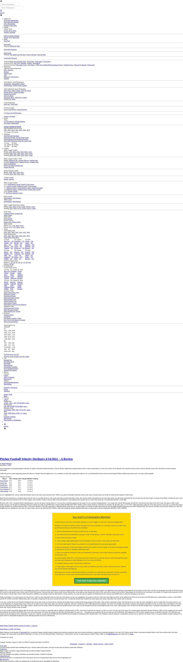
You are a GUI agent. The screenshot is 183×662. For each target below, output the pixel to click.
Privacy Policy (109, 644)
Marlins (6, 253)
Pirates (16, 257)
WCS (28, 207)
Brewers (16, 252)
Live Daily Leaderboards (11, 123)
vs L (10, 225)
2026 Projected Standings (11, 136)
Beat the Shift (41, 55)
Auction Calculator (9, 32)
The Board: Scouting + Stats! (12, 318)
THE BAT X (15, 77)
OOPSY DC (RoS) (9, 99)
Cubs (15, 255)
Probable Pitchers (20, 121)
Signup (6, 37)
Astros (27, 243)
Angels (27, 241)
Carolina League (22, 189)
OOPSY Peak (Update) (20, 85)
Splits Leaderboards (10, 164)
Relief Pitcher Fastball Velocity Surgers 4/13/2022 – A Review (19, 625)
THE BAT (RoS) (9, 97)
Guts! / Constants (9, 377)
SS (16, 262)
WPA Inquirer (8, 219)
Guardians (17, 241)
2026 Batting (8, 198)
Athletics (27, 245)
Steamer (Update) (18, 92)
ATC (5, 75)
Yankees (6, 248)
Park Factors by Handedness (12, 420)
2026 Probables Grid (10, 301)
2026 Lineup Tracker (10, 303)
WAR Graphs (8, 215)
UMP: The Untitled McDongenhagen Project (49, 65)
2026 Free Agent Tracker (11, 308)
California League (11, 189)
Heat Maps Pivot (9, 362)
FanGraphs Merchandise (11, 22)
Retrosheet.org (4, 659)
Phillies (6, 259)
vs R (13, 225)
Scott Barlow (4, 487)
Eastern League (11, 186)
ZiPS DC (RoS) (26, 91)
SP (10, 264)
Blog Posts (16, 37)
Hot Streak (7, 363)
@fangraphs (73, 644)
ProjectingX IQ (25, 632)
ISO (15, 403)
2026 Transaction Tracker (11, 298)
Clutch (25, 413)
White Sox (17, 248)
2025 (5, 130)
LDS (23, 207)
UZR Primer (7, 410)
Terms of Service (98, 644)
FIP (5, 406)
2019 (28, 130)
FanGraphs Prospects (10, 49)
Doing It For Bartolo (80, 65)
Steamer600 (7, 84)
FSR (17, 410)
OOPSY (6, 79)
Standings (7, 391)
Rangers (27, 248)
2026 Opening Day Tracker (12, 311)
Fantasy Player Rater (10, 31)
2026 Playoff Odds (9, 137)
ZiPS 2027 (7, 104)
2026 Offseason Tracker (11, 310)
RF (27, 262)
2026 (10, 152)
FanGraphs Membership (11, 20)
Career (30, 152)
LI (21, 413)
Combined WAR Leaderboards (13, 213)
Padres (27, 257)
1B (11, 262)
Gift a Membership (9, 24)
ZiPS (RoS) (7, 91)
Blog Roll (7, 41)
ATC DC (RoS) (8, 96)
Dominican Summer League (14, 193)
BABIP (12, 406)
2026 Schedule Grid (10, 299)
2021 (20, 130)
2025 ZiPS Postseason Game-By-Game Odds (17, 141)
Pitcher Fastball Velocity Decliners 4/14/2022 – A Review (36, 459)
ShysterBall (36, 63)
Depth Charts (8, 73)
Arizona (10, 191)
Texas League (32, 186)
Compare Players (23, 160)
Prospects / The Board (10, 387)
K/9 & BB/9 (19, 406)
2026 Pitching (16, 198)
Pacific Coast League (27, 184)
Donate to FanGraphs (10, 25)
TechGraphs (38, 61)
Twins (16, 246)
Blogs (5, 396)
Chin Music (31, 65)
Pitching (11, 179)
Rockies (27, 259)
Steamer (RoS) (8, 92)
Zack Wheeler (4, 489)
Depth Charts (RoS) (10, 94)
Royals (16, 243)
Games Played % (22, 109)
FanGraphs (7, 44)
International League (14, 184)
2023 (12, 130)
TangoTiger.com (5, 656)
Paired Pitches (8, 365)
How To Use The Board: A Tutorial (14, 320)
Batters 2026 (7, 222)
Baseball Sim (8, 360)
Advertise (89, 644)
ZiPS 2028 (14, 104)
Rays (5, 245)
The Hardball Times (20, 61)
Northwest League (37, 188)
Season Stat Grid (9, 167)
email (131, 634)
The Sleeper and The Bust (18, 55)
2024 (9, 130)
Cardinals (17, 253)
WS (14, 207)
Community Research (10, 58)
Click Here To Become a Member (91, 581)
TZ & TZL (22, 410)
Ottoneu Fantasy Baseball (11, 36)
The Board (7, 316)
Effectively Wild (15, 46)
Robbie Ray (4, 485)
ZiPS (5, 70)
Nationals (7, 257)
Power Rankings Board (11, 368)
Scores (6, 389)
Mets (5, 255)
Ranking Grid (13, 160)
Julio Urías (3, 483)
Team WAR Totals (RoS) (11, 237)
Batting (6, 179)
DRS (13, 410)
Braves (6, 252)
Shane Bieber (4, 491)
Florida (15, 191)
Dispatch (23, 63)
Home (17, 225)
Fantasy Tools (8, 394)
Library (6, 375)
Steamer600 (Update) (18, 84)
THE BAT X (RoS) (21, 97)
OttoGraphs (90, 65)
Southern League (22, 186)
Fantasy (29, 63)
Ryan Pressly (4, 481)
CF (24, 262)
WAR (5, 413)
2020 (24, 130)
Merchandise (8, 384)
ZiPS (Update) (16, 91)
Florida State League (34, 189)
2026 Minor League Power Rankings (15, 304)
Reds (15, 259)
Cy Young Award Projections (12, 113)
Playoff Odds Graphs (22, 137)
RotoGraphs (7, 53)
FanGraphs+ (47, 61)
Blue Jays (7, 241)
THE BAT (7, 77)
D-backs (27, 252)
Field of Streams (31, 55)
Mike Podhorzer (7, 463)
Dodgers (27, 253)
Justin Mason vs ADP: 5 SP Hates (10, 629)
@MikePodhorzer (112, 634)
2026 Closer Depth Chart (11, 292)
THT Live (17, 63)
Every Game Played (10, 109)
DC (13, 241)
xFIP (8, 406)
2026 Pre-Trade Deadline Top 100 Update (16, 356)
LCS (18, 207)
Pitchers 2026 (16, 222)
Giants (27, 255)
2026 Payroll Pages (9, 296)
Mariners (27, 246)
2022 (16, 130)
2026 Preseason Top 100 (11, 354)
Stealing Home (68, 65)
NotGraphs (30, 61)
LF (21, 262)
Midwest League (12, 188)
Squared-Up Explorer (10, 370)
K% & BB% (21, 403)
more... (28, 403)
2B (14, 262)
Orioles (6, 243)
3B (19, 262)
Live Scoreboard (9, 121)
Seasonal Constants (9, 417)
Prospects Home (9, 315)
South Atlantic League (24, 188)
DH (29, 262)
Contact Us (81, 644)
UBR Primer (12, 413)
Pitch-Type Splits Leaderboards (13, 165)
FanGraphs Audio (21, 65)
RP (13, 264)
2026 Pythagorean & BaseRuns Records (16, 139)
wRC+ (11, 403)
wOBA (6, 403)
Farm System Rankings (11, 322)
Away (22, 225)
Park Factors (7, 379)
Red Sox (6, 246)
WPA (18, 413)
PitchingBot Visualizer (10, 367)
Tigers (16, 245)
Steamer (6, 72)
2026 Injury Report (9, 294)
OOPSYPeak (8, 85)
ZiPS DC (10, 70)
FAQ (10, 37)
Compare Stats (33, 160)
